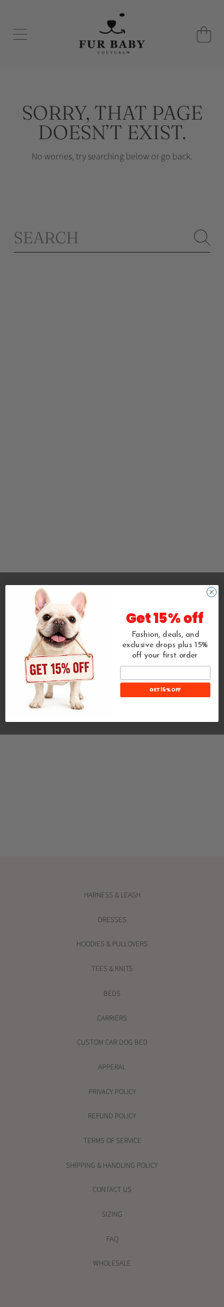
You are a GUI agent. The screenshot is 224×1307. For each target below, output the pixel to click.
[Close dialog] (212, 592)
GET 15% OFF (165, 689)
